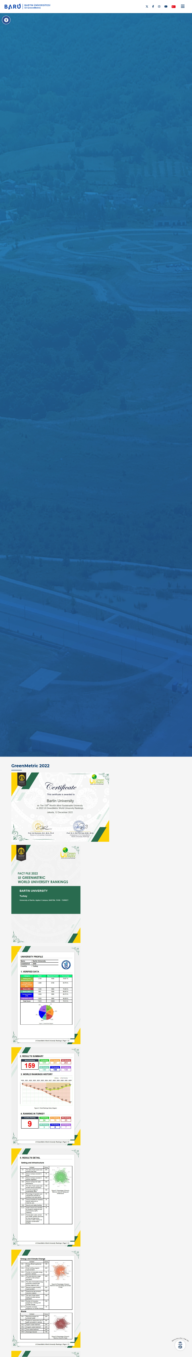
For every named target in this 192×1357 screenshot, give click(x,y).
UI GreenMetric (32, 8)
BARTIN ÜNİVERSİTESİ (37, 5)
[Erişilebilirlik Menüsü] (6, 20)
